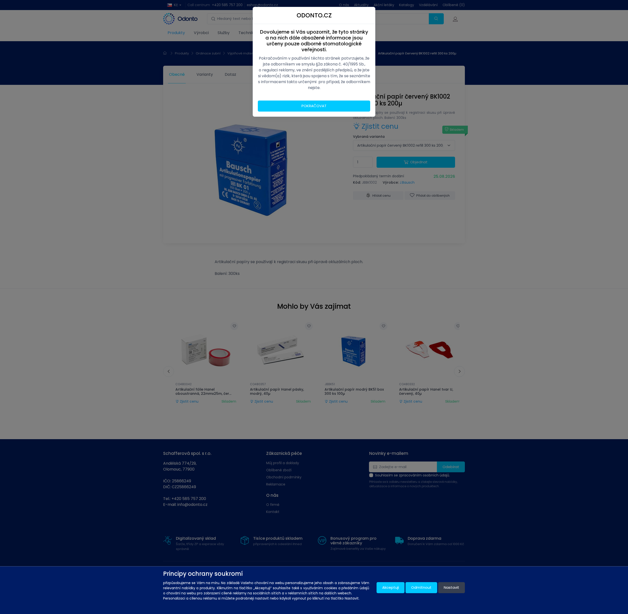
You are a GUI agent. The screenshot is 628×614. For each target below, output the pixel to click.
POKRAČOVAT (314, 105)
